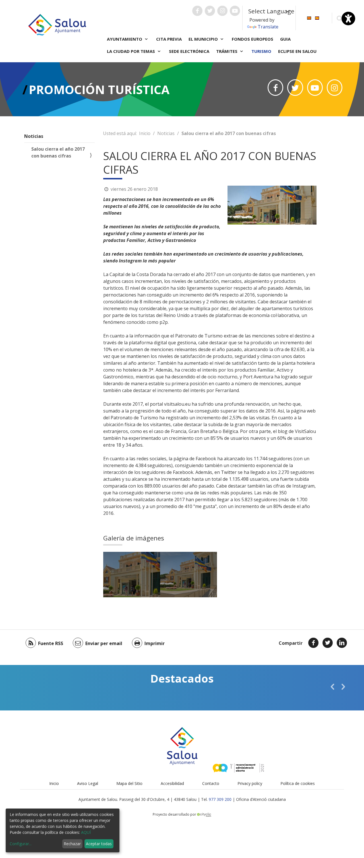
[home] (57, 24)
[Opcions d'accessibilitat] (348, 18)
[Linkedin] (342, 643)
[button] (332, 686)
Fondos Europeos (252, 39)
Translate (268, 27)
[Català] (309, 17)
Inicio (144, 133)
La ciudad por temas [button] (131, 51)
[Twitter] (327, 643)
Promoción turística (99, 89)
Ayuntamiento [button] (125, 39)
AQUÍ (86, 832)
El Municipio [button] (204, 39)
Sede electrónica (189, 51)
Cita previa (169, 39)
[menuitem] (309, 17)
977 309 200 (220, 799)
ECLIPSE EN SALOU (297, 51)
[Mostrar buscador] (339, 18)
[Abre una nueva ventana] (197, 11)
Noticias (33, 136)
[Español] (317, 17)
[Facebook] (313, 643)
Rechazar (72, 843)
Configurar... (21, 843)
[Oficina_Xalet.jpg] (188, 574)
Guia (285, 39)
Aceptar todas (99, 843)
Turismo (261, 51)
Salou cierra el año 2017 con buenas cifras (58, 152)
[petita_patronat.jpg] (131, 574)
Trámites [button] (227, 51)
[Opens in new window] (275, 87)
